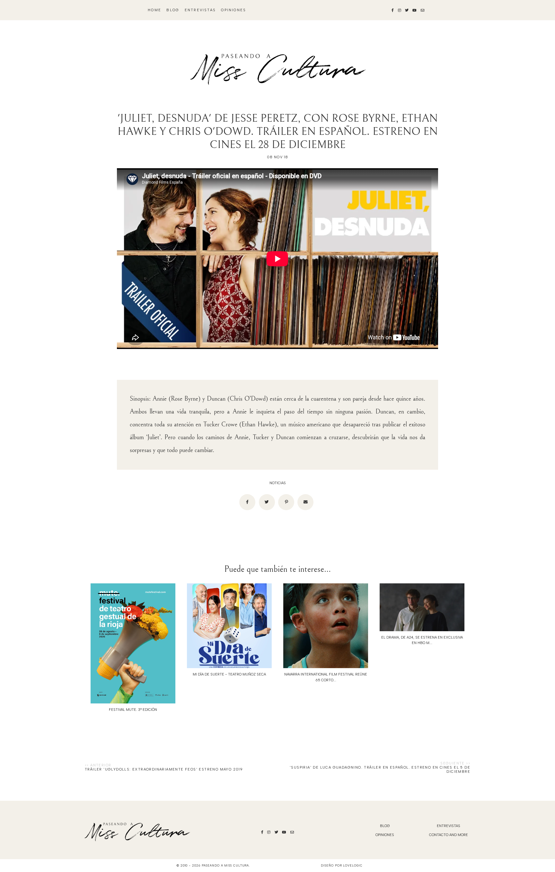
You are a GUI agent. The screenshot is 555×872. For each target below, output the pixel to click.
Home (154, 10)
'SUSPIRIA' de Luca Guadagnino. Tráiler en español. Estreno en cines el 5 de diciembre (380, 769)
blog (172, 10)
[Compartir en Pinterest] (286, 502)
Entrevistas (200, 10)
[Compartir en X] (267, 502)
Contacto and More (448, 835)
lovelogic (352, 865)
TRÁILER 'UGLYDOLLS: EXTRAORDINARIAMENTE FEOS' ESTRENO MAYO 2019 (164, 769)
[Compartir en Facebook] (247, 502)
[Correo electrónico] (305, 502)
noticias (277, 483)
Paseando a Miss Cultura (225, 865)
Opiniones (233, 10)
